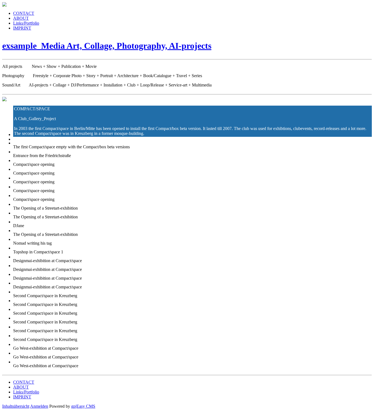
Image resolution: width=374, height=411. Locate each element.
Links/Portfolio (26, 23)
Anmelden (39, 406)
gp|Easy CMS (83, 406)
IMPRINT (22, 28)
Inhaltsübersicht (15, 406)
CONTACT (23, 13)
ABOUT (21, 18)
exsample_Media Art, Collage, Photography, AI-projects (106, 46)
